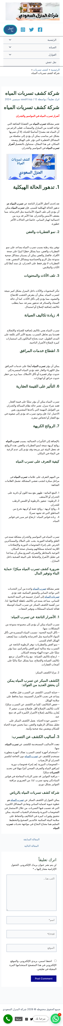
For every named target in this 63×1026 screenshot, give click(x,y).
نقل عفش (51, 62)
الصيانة (52, 47)
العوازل (52, 54)
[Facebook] (40, 29)
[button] (10, 30)
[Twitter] (31, 29)
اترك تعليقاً (53, 99)
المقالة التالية (31, 846)
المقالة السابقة (31, 839)
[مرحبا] (8, 1018)
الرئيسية (52, 39)
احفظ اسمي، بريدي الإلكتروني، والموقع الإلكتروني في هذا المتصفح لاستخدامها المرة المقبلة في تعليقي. (32, 965)
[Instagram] (22, 29)
